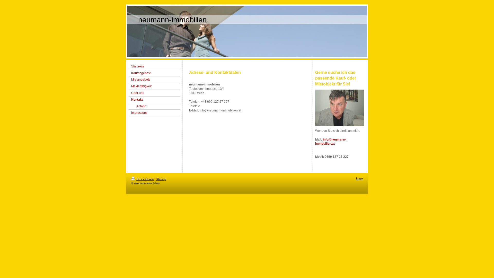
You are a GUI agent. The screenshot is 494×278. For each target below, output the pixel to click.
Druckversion (145, 179)
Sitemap (161, 179)
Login (359, 178)
